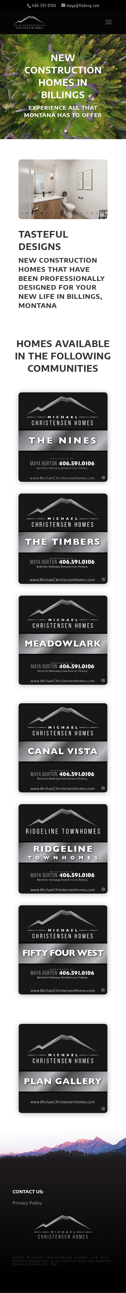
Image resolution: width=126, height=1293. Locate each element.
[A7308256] (63, 217)
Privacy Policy (27, 1202)
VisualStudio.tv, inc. (36, 1264)
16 (97, 213)
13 (82, 213)
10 (67, 213)
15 (92, 213)
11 (72, 213)
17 (102, 213)
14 (87, 213)
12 (77, 213)
